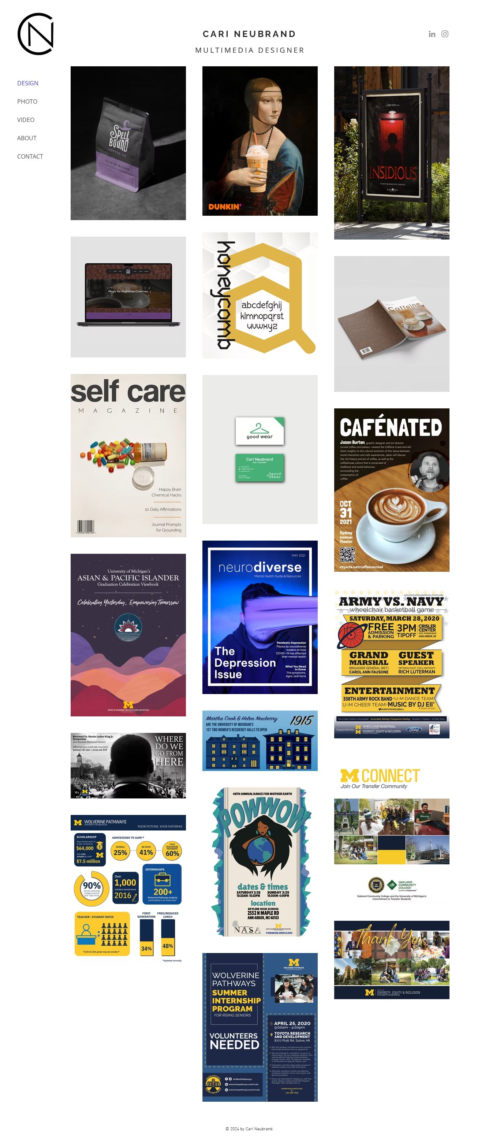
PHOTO (27, 101)
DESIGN (27, 83)
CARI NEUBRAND (249, 34)
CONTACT (30, 156)
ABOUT (27, 138)
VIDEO (25, 120)
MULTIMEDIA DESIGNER (250, 50)
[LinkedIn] (432, 33)
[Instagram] (444, 33)
